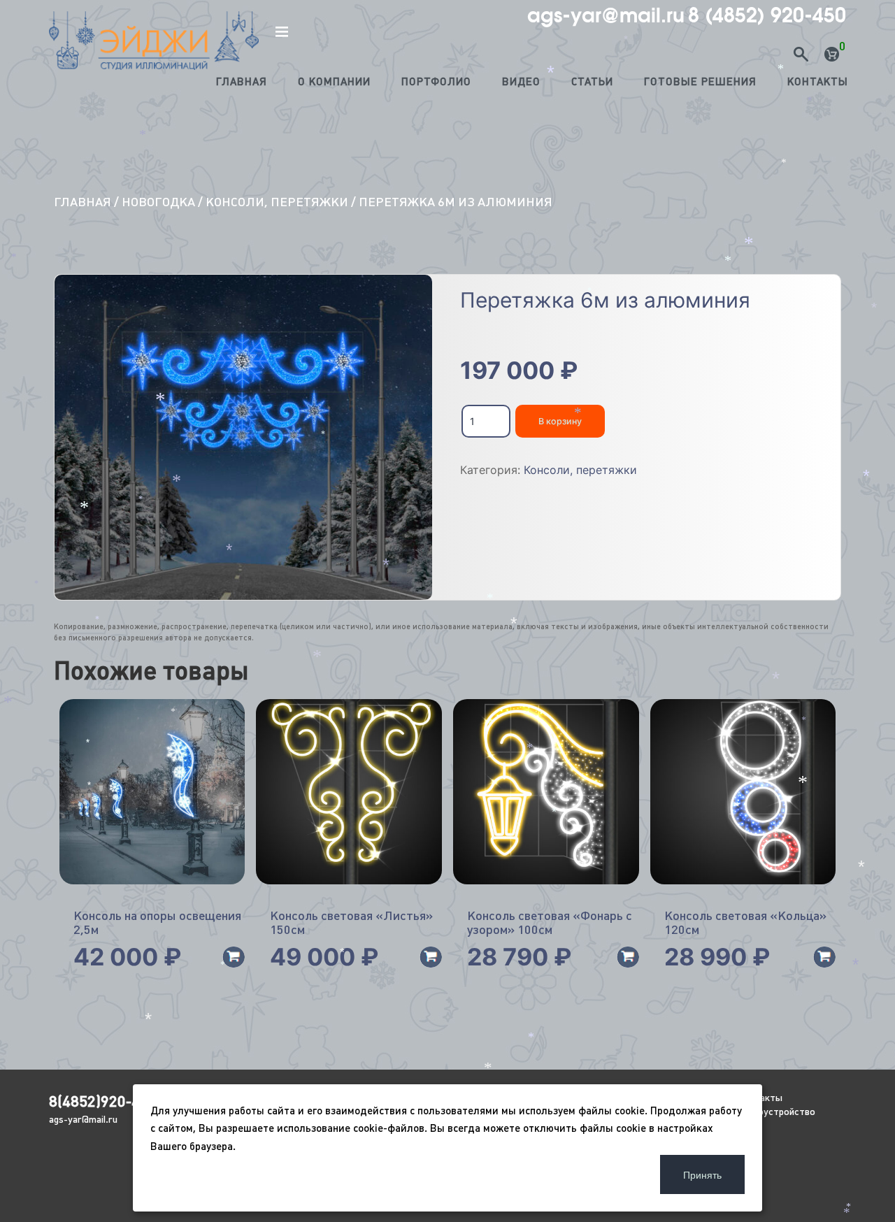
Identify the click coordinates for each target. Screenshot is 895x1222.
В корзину (560, 421)
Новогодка (158, 201)
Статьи (592, 81)
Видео (521, 81)
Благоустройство (776, 1111)
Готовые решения (700, 81)
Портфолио (436, 81)
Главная (241, 81)
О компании (334, 81)
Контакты (817, 81)
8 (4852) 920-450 (767, 15)
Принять (702, 1174)
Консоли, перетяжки (277, 201)
